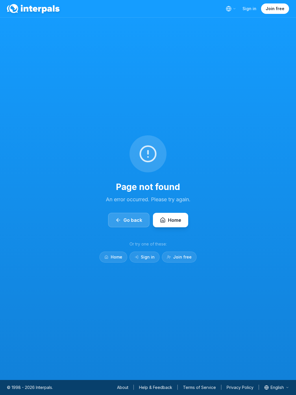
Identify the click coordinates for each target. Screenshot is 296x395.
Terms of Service (199, 387)
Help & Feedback (155, 387)
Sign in (249, 8)
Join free (275, 8)
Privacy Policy (240, 387)
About (122, 387)
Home (116, 256)
